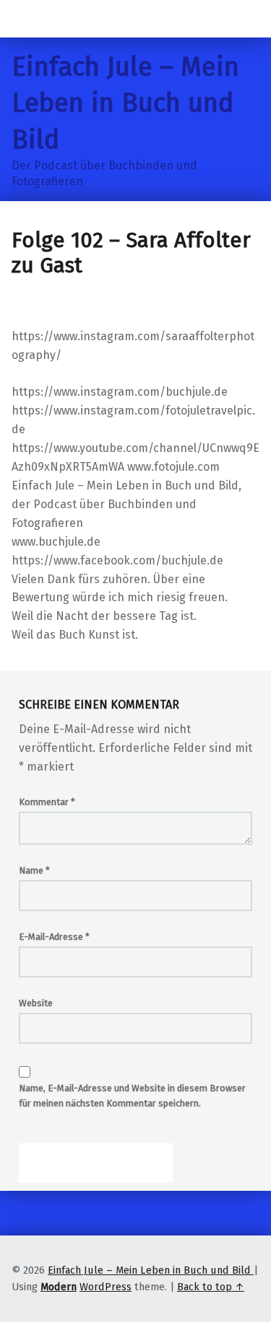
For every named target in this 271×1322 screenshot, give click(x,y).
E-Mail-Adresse (54, 936)
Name (34, 870)
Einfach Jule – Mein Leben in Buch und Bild (125, 103)
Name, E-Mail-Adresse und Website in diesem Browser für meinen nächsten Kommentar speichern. (132, 1096)
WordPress (105, 1286)
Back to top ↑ (210, 1286)
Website (36, 1003)
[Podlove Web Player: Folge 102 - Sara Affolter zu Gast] (135, 318)
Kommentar (47, 802)
